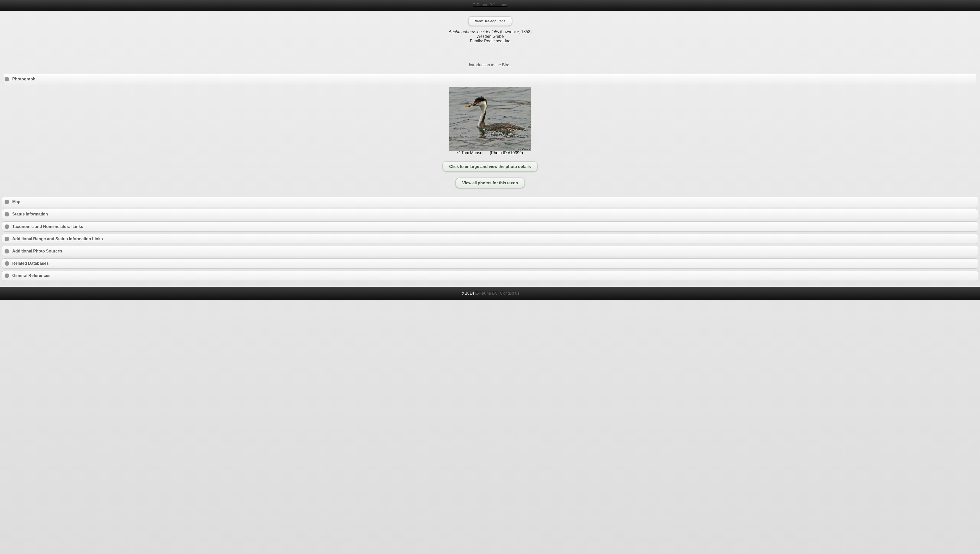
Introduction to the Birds (490, 65)
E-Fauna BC (486, 293)
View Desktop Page (490, 21)
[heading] (490, 5)
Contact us (509, 293)
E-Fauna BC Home (490, 5)
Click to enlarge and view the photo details (490, 166)
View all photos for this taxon (490, 183)
